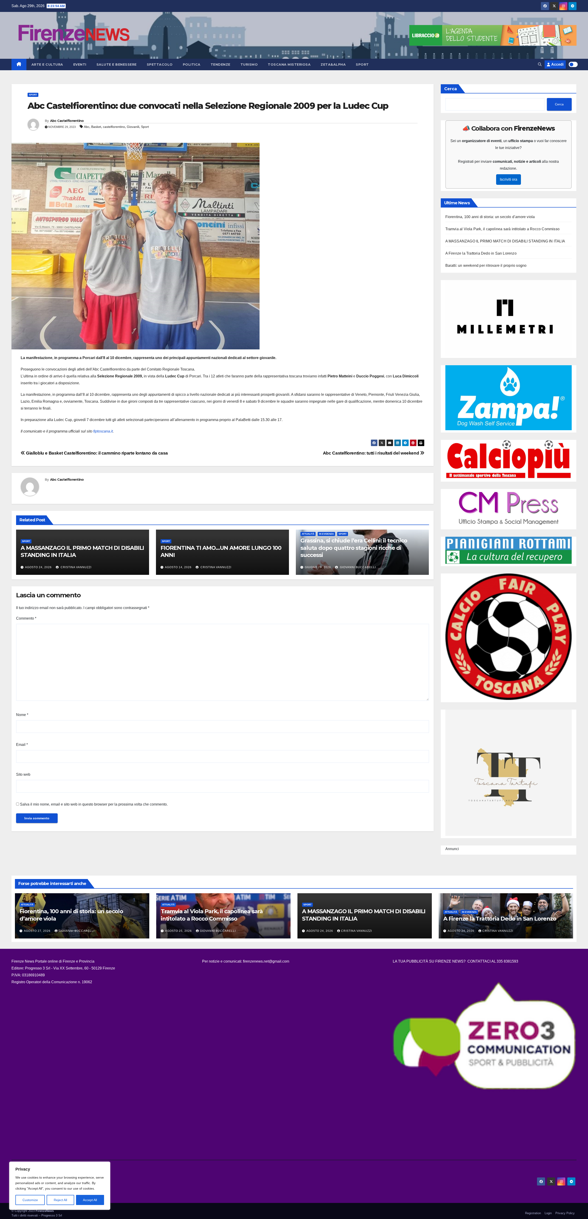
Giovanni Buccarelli (357, 567)
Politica (192, 64)
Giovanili (133, 127)
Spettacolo (160, 64)
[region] (59, 1186)
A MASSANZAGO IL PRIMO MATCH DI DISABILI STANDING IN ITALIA (505, 241)
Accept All (90, 1200)
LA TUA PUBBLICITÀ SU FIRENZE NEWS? (429, 961)
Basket (96, 127)
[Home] (18, 64)
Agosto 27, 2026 (37, 931)
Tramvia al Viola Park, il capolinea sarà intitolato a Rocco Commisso (502, 229)
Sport (362, 64)
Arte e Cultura (47, 64)
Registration (533, 1213)
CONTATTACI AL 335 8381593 (492, 961)
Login (548, 1213)
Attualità (308, 534)
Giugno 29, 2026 (318, 567)
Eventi (79, 64)
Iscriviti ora (508, 179)
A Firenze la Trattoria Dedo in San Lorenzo (481, 253)
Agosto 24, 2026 (38, 567)
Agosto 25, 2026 (179, 931)
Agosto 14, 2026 (178, 567)
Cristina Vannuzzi (75, 567)
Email (22, 745)
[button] (540, 64)
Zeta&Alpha (333, 64)
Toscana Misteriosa (289, 64)
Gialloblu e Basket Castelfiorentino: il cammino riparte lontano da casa (96, 453)
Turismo (249, 64)
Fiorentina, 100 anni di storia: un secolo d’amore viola (490, 217)
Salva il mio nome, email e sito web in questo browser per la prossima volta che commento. (94, 804)
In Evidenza (326, 534)
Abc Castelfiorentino (67, 121)
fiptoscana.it (103, 431)
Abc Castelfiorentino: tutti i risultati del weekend (371, 453)
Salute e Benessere (116, 64)
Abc (86, 127)
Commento (26, 618)
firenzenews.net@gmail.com (266, 961)
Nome (22, 715)
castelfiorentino (114, 127)
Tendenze (220, 64)
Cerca (450, 88)
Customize (30, 1200)
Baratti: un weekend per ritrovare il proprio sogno (486, 265)
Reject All (60, 1200)
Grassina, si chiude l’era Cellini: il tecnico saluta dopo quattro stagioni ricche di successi (353, 547)
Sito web (23, 774)
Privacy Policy (565, 1213)
